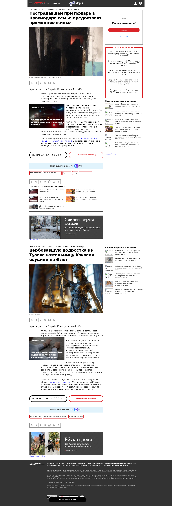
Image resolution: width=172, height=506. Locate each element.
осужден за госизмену (60, 382)
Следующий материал (67, 499)
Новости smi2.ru (37, 239)
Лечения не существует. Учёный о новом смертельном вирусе (127, 259)
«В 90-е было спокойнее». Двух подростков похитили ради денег (127, 105)
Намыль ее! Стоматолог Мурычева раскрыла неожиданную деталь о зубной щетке (127, 252)
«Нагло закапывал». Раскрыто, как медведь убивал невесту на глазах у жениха (128, 113)
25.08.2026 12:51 (34, 246)
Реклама (81, 463)
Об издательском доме (55, 463)
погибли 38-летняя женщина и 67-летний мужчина (70, 139)
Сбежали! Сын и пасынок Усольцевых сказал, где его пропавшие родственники (129, 291)
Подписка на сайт (53, 465)
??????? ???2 (110, 154)
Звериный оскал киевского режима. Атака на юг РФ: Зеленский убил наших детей (124, 82)
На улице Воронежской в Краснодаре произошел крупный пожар (51, 199)
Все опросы (124, 36)
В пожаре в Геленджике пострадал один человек (85, 191)
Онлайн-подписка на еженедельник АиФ (120, 463)
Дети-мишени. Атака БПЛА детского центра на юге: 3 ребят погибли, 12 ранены (124, 63)
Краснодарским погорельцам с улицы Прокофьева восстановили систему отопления (51, 206)
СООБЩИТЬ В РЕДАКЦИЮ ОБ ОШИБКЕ (115, 465)
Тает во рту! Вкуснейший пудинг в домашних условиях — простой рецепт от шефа (127, 129)
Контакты (66, 465)
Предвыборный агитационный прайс (86, 465)
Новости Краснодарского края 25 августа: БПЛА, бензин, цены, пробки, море (124, 73)
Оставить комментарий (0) (86, 155)
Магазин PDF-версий (95, 463)
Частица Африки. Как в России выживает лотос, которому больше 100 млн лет (128, 137)
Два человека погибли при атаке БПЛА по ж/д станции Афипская (124, 91)
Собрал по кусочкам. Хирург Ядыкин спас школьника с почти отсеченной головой (128, 268)
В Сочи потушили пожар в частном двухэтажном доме (86, 198)
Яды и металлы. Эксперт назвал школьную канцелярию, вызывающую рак (126, 283)
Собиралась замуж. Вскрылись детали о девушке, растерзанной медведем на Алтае (127, 144)
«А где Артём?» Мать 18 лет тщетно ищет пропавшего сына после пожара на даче (128, 275)
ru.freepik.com (34, 314)
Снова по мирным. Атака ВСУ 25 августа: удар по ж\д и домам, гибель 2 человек (124, 54)
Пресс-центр (71, 463)
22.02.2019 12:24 (34, 9)
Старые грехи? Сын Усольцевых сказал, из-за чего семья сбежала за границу (128, 121)
